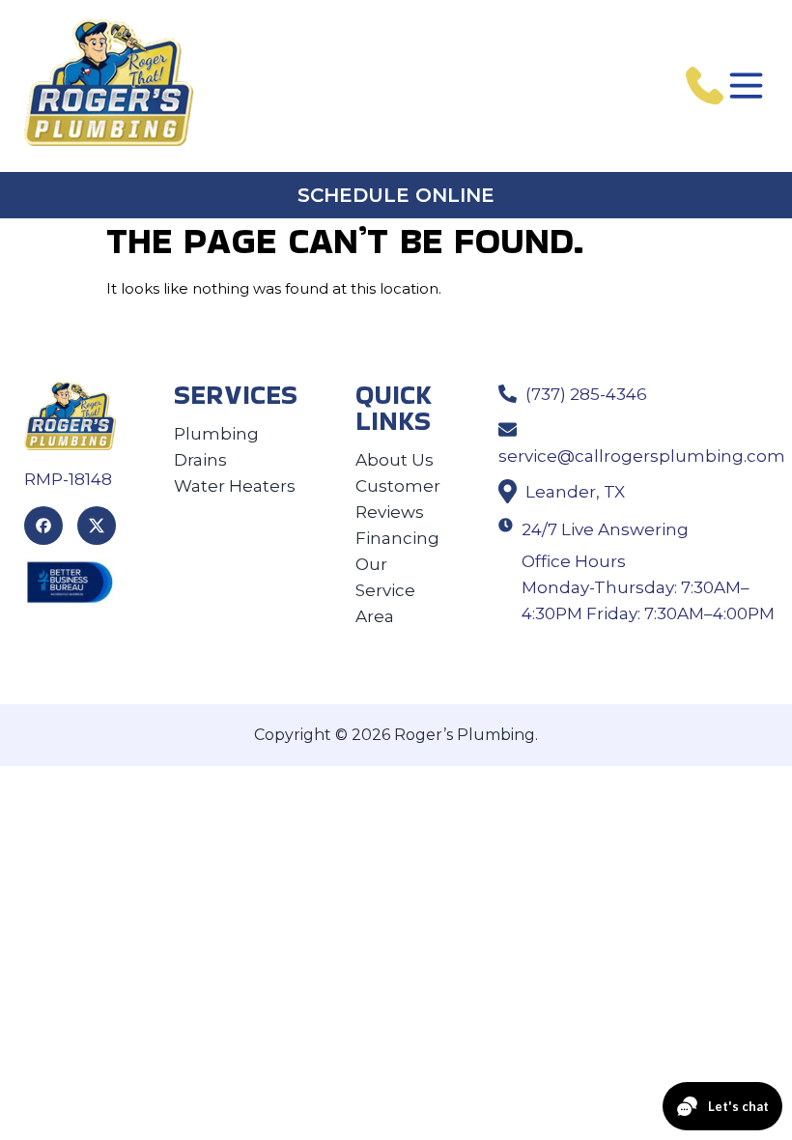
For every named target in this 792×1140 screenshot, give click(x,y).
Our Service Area (385, 590)
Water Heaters (235, 486)
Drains (200, 460)
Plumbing (216, 433)
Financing (397, 538)
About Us (394, 460)
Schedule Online (396, 195)
